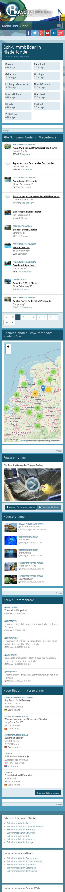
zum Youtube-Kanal (50, 507)
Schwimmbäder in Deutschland (22, 858)
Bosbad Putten (21, 247)
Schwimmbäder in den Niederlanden (25, 861)
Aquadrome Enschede (25, 180)
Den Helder (26, 169)
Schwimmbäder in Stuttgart (20, 842)
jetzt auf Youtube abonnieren (21, 507)
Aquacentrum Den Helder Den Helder (33, 163)
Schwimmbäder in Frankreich (21, 864)
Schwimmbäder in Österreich (21, 867)
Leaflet (24, 440)
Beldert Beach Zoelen (25, 229)
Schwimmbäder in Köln (18, 836)
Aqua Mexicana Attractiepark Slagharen (35, 147)
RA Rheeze (23, 289)
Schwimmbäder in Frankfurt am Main (25, 826)
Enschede (26, 187)
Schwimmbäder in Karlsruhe (21, 832)
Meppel (24, 218)
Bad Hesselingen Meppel (27, 211)
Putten (23, 253)
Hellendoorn (28, 202)
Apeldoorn (27, 271)
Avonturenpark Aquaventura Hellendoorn (36, 196)
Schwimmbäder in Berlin (19, 823)
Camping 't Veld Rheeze (26, 282)
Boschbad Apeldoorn (24, 265)
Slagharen (26, 154)
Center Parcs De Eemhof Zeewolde (32, 300)
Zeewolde (27, 307)
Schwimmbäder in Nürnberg (21, 839)
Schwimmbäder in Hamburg (21, 829)
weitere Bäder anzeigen (49, 793)
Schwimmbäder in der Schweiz (22, 871)
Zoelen (24, 236)
